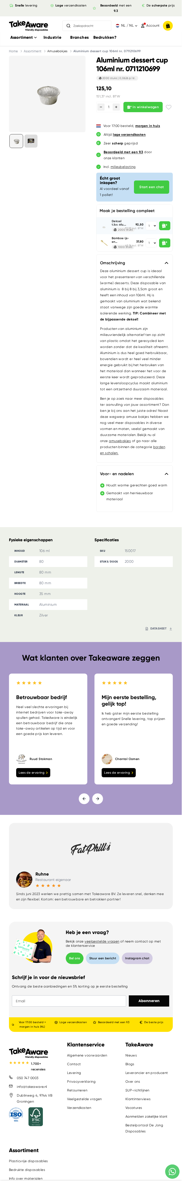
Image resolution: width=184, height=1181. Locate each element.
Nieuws (131, 1055)
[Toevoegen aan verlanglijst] (168, 107)
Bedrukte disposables (27, 1170)
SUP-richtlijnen (137, 1090)
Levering (74, 1073)
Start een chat (151, 187)
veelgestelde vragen (102, 941)
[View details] (30, 141)
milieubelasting (123, 167)
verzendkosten (70, 5)
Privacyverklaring (81, 1082)
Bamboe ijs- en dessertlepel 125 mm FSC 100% (121, 239)
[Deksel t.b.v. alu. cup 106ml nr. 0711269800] (104, 225)
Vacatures (133, 1108)
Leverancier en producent (146, 1073)
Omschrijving (112, 262)
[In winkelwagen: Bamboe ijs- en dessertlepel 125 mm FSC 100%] (164, 242)
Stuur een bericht (102, 958)
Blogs (129, 1064)
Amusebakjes (57, 51)
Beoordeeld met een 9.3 (113, 1022)
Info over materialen (25, 1179)
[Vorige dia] (84, 798)
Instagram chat (137, 958)
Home (13, 51)
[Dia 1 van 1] (16, 141)
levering (26, 5)
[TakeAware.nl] (28, 25)
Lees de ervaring (31, 772)
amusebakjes (120, 441)
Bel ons (74, 958)
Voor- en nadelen (117, 473)
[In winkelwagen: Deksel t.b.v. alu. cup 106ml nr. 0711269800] (164, 225)
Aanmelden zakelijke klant (146, 1116)
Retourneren (77, 1090)
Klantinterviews (138, 1099)
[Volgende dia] (97, 798)
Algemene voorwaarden (87, 1055)
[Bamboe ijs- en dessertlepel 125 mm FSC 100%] (104, 243)
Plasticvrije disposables (28, 1161)
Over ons (132, 1082)
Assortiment (33, 51)
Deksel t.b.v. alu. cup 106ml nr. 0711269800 (120, 222)
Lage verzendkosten (73, 1022)
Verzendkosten (79, 1108)
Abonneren (149, 1000)
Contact (74, 1064)
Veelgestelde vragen (84, 1099)
